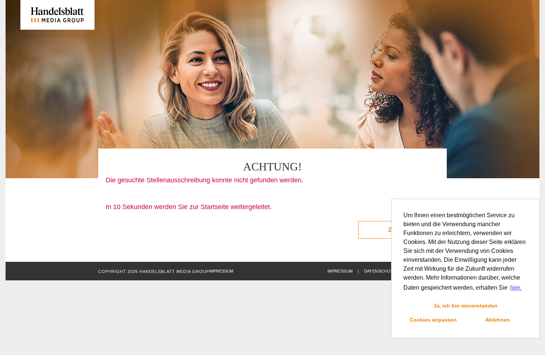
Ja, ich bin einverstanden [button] (465, 306)
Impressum (340, 271)
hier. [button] (515, 287)
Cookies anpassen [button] (433, 320)
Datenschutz (380, 271)
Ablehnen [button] (497, 320)
